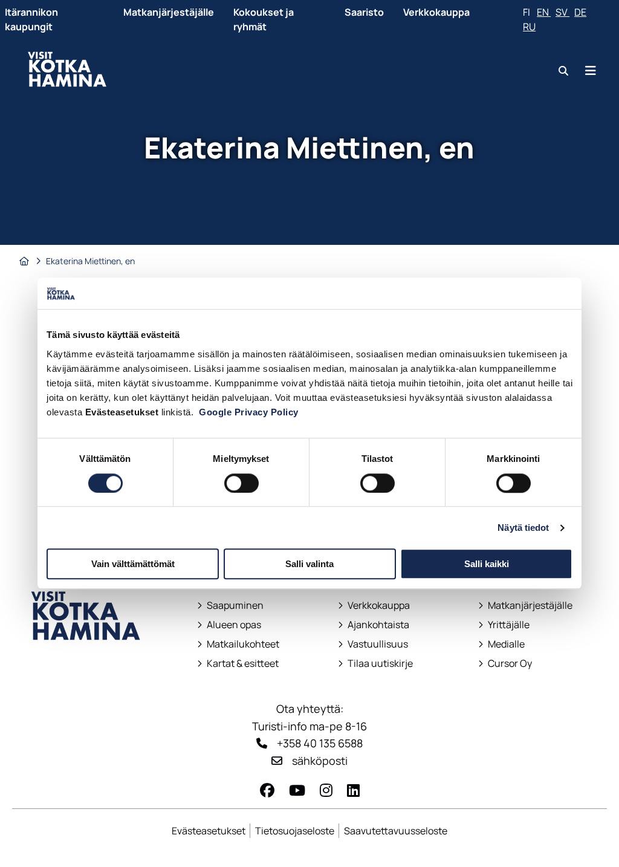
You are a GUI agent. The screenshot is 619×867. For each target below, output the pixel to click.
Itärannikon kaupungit (31, 19)
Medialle (506, 644)
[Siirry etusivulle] (86, 662)
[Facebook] (267, 790)
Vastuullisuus (373, 644)
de (580, 12)
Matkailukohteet (238, 644)
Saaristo (364, 12)
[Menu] (591, 70)
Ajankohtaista (378, 625)
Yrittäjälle (504, 625)
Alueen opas (229, 625)
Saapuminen (230, 605)
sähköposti (320, 760)
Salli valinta (309, 564)
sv (562, 12)
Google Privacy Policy (249, 412)
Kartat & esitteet (238, 663)
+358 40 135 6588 (320, 743)
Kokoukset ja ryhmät (263, 19)
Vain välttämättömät (133, 564)
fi (527, 12)
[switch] (241, 483)
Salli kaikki (486, 564)
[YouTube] (297, 790)
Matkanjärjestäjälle (168, 12)
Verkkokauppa (436, 12)
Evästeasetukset (208, 830)
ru (529, 26)
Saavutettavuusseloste (395, 830)
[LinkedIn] (353, 790)
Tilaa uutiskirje (380, 663)
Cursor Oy (505, 663)
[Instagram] (326, 790)
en (544, 12)
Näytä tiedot (523, 527)
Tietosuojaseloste (294, 830)
